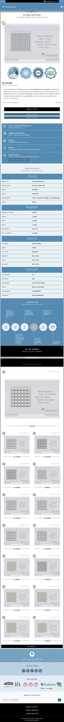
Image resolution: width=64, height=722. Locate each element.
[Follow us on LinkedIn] (36, 670)
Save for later (32, 117)
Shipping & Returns (32, 713)
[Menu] (61, 7)
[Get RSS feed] (40, 670)
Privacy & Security (32, 706)
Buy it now (32, 109)
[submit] (59, 700)
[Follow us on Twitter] (28, 670)
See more (31, 646)
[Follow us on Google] (32, 670)
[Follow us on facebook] (23, 670)
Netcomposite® (34, 720)
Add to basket (32, 114)
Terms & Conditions (32, 710)
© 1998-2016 (24, 718)
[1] (61, 347)
